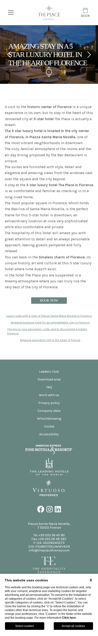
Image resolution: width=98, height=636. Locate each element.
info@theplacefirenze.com (49, 550)
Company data (49, 411)
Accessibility (49, 434)
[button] (9, 54)
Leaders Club (49, 372)
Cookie (49, 426)
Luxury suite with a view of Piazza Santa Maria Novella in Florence (49, 316)
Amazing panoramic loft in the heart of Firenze (50, 340)
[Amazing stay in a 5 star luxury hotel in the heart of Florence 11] (49, 473)
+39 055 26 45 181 (52, 535)
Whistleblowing (49, 419)
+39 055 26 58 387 (52, 539)
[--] (49, 12)
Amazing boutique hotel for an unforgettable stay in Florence (50, 322)
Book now (49, 300)
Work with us (49, 395)
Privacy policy (49, 403)
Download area (49, 379)
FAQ (49, 387)
